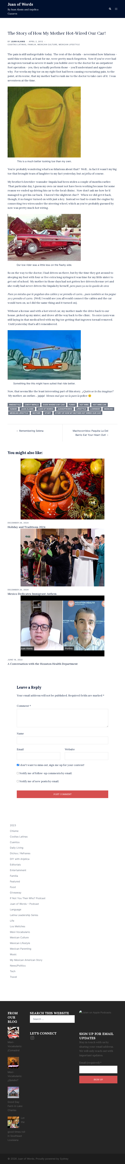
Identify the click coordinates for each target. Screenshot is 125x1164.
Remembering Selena (31, 430)
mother (36, 413)
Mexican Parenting (20, 948)
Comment (24, 706)
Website (70, 749)
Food (13, 887)
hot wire (84, 405)
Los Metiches (17, 926)
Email (20, 749)
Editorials (15, 864)
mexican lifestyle (19, 413)
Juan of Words (20, 4)
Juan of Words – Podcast (24, 903)
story (48, 413)
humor (13, 409)
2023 (13, 825)
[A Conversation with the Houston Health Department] (62, 625)
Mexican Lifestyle (69, 44)
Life (12, 920)
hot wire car (99, 405)
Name (20, 733)
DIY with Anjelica (19, 858)
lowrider (95, 409)
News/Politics (18, 965)
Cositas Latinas (17, 44)
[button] (110, 9)
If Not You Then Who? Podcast (27, 898)
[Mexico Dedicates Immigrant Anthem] (62, 557)
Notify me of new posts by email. (39, 781)
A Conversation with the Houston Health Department (43, 664)
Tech (12, 971)
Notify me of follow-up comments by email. (45, 773)
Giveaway (15, 892)
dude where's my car (54, 405)
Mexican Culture (47, 44)
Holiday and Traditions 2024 (26, 527)
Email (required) (90, 1062)
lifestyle (81, 409)
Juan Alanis (18, 41)
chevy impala (32, 405)
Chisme (14, 830)
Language (15, 909)
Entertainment (18, 870)
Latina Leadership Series (24, 915)
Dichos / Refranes (20, 853)
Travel (13, 976)
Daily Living (16, 847)
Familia (32, 44)
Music (13, 954)
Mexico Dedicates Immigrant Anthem (32, 594)
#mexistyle (15, 405)
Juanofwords (65, 409)
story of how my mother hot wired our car (78, 413)
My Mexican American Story (26, 959)
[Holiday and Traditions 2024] (62, 488)
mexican (108, 409)
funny (72, 405)
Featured (15, 881)
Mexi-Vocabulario (20, 931)
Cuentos (15, 842)
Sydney (64, 1158)
